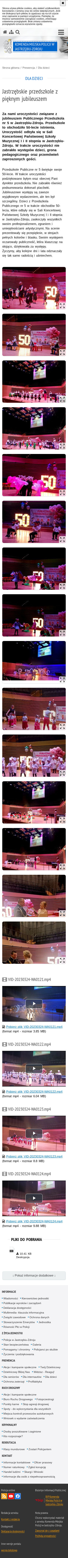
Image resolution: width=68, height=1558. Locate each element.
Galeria (36, 1344)
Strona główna (10, 67)
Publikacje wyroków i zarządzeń (22, 1303)
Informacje (9, 1292)
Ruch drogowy (11, 1388)
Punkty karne (11, 1404)
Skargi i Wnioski (33, 1471)
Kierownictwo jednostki (35, 1298)
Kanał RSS (4, 1496)
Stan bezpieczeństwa (16, 1344)
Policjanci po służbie (46, 1349)
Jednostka (45, 1322)
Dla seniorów (11, 1376)
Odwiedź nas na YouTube (11, 1496)
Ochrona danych (39, 1317)
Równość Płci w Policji (16, 1326)
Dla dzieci (43, 67)
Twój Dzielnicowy (50, 1367)
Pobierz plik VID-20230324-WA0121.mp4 (34, 1026)
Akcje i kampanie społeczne (19, 1367)
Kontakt (7, 1456)
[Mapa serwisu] (11, 32)
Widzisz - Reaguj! (44, 1371)
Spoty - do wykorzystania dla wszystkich (27, 1408)
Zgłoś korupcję (37, 1467)
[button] (61, 32)
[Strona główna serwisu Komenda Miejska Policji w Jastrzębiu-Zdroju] (5, 32)
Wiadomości (10, 1298)
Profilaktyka (35, 1381)
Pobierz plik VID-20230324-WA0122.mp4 (34, 1091)
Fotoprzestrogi (45, 1399)
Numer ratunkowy (14, 1467)
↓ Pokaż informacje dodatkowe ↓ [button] (34, 1275)
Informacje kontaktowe (16, 1462)
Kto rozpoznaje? (13, 1436)
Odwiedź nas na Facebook (18, 1496)
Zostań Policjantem (40, 1449)
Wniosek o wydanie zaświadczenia (24, 1418)
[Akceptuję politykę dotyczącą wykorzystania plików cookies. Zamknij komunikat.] (63, 3)
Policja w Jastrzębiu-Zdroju (19, 1339)
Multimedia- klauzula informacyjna (23, 1312)
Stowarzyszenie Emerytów (19, 1322)
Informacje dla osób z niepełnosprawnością (29, 1476)
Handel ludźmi (11, 1471)
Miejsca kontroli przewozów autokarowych (28, 1413)
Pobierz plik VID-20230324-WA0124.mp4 (34, 1221)
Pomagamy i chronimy (16, 1349)
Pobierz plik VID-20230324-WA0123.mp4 (34, 1156)
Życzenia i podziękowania (18, 1354)
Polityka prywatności (45, 1536)
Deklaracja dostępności (17, 1307)
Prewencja (28, 67)
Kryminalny (9, 1425)
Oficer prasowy (43, 1462)
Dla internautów (32, 1376)
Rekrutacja (9, 1443)
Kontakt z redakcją (10, 1519)
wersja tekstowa (9, 1550)
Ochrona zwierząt (13, 1381)
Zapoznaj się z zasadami (47, 1530)
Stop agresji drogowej (36, 1404)
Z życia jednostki (12, 1333)
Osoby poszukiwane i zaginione (22, 1431)
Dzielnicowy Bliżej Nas (16, 1371)
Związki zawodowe (14, 1317)
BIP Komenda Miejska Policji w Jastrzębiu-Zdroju (54, 1500)
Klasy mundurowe (14, 1449)
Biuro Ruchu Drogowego (18, 1399)
